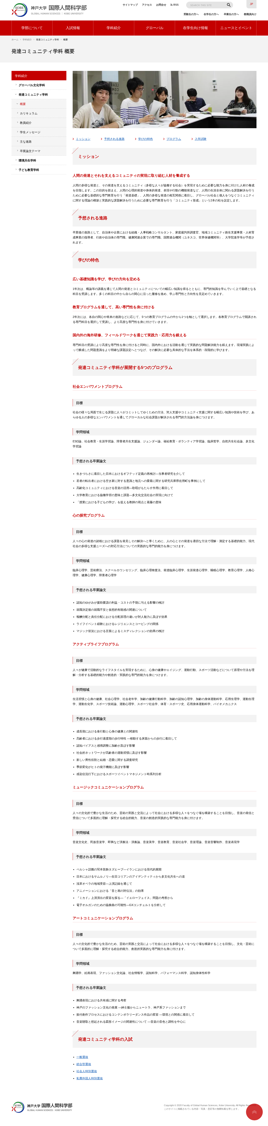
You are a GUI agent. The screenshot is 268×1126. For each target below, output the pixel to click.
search (228, 5)
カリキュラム (28, 113)
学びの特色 (145, 139)
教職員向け (250, 14)
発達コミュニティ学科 (33, 94)
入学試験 (200, 139)
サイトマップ (130, 4)
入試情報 (73, 28)
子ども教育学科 (29, 169)
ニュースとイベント (236, 28)
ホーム (15, 39)
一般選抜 (82, 1057)
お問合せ (161, 4)
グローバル (155, 28)
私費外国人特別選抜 (89, 1078)
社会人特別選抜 (86, 1071)
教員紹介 (26, 122)
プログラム (173, 139)
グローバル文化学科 (32, 85)
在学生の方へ (211, 14)
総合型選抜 (83, 1064)
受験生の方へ (191, 14)
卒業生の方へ (231, 14)
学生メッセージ (30, 132)
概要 (23, 104)
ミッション (83, 139)
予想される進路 (114, 139)
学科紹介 (114, 28)
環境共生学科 (27, 160)
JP (251, 4)
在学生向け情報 (195, 28)
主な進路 (26, 141)
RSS (176, 4)
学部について (32, 28)
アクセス (147, 4)
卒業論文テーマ (30, 151)
